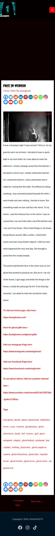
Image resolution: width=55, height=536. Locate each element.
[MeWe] (30, 97)
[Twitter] (10, 97)
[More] (20, 102)
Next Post (37, 501)
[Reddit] (15, 97)
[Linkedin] (20, 97)
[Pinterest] (25, 97)
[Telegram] (15, 102)
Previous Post (17, 501)
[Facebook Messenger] (5, 102)
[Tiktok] (35, 527)
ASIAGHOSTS (4, 16)
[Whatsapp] (40, 97)
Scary (6, 91)
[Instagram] (45, 97)
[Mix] (35, 97)
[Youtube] (10, 102)
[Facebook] (5, 97)
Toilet (12, 91)
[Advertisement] (27, 48)
